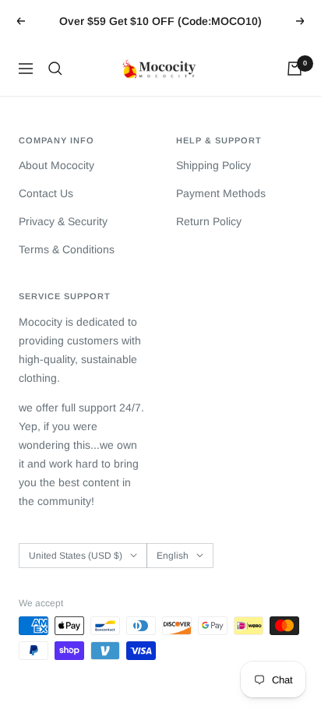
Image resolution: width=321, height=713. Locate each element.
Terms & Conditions (67, 249)
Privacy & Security (63, 221)
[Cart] (294, 69)
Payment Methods (221, 193)
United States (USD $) (75, 555)
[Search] (55, 69)
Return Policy (209, 221)
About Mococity (56, 165)
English (173, 555)
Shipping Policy (213, 165)
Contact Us (46, 193)
